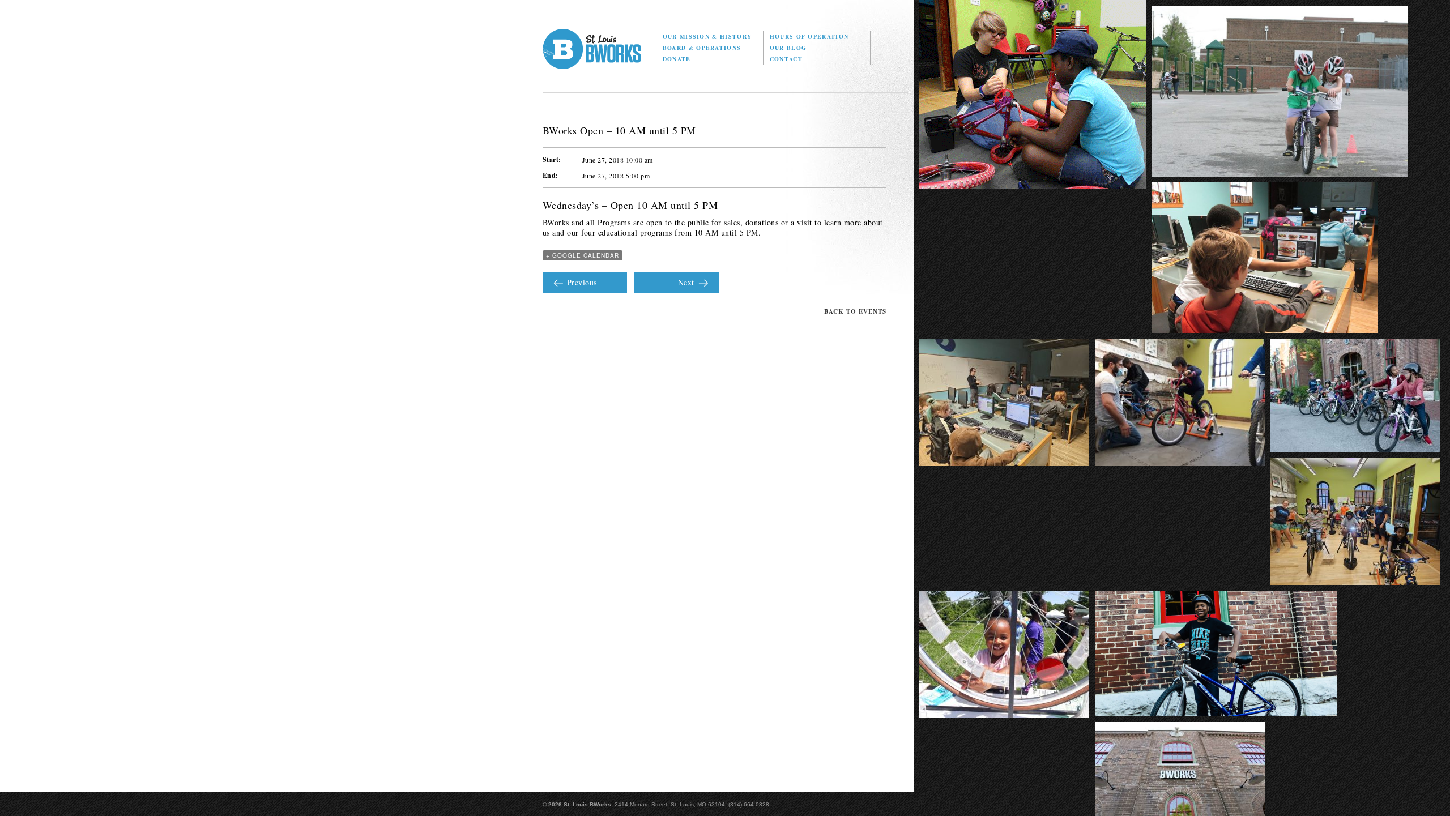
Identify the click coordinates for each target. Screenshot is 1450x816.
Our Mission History (707, 36)
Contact (786, 59)
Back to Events (855, 311)
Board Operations (702, 48)
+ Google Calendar (582, 255)
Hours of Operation (809, 36)
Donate (677, 59)
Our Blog (788, 48)
